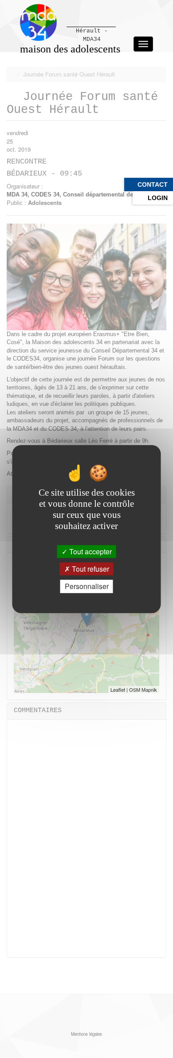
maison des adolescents (70, 49)
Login (158, 197)
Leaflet (117, 689)
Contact (153, 184)
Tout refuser (89, 569)
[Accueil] (38, 22)
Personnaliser (87, 586)
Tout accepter (89, 551)
